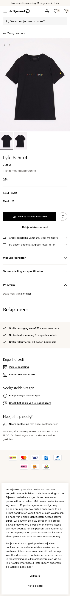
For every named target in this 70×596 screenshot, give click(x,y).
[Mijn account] (47, 11)
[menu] (5, 11)
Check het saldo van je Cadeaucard (30, 403)
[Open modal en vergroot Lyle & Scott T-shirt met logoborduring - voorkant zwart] (35, 84)
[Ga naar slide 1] (5, 45)
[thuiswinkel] (46, 468)
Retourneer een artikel (22, 374)
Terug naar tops (16, 33)
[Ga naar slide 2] (9, 45)
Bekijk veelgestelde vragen (25, 395)
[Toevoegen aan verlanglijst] (63, 216)
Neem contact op (19, 424)
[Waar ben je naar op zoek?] (7, 21)
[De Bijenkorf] (19, 11)
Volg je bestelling (19, 367)
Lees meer (26, 566)
